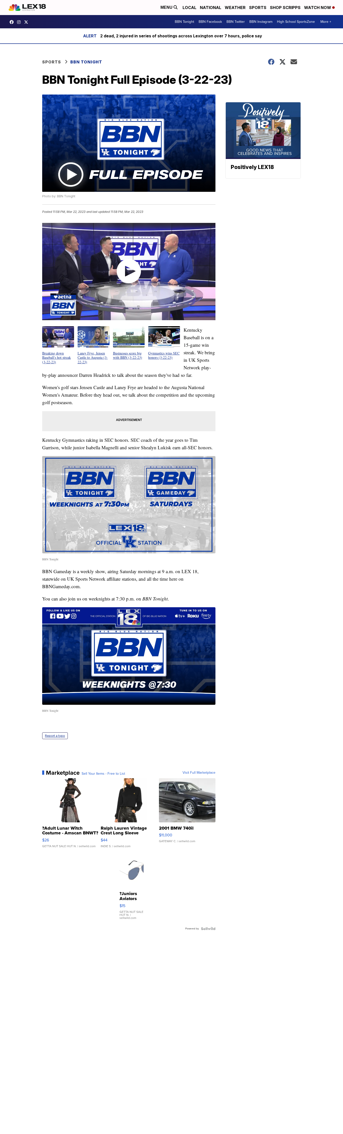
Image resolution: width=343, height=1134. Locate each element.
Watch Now (318, 7)
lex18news (27, 22)
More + (325, 21)
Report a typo (55, 736)
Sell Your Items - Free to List (103, 773)
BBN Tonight (184, 21)
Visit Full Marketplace (199, 772)
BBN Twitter (235, 21)
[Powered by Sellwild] (208, 928)
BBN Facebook (210, 21)
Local (189, 7)
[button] (58, 345)
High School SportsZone (296, 21)
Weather (235, 7)
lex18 (13, 22)
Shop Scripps (285, 7)
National (210, 7)
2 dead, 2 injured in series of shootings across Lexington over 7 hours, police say (181, 35)
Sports (257, 7)
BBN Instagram (260, 21)
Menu (167, 7)
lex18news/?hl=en (20, 22)
